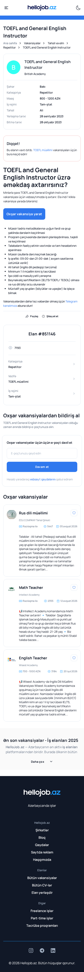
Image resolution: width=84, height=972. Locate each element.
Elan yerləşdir (42, 892)
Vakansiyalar (32, 43)
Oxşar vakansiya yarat (24, 214)
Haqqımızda (42, 859)
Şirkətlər (42, 830)
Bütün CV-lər (42, 885)
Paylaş (34, 316)
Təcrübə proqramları (42, 925)
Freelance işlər (42, 911)
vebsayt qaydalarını (42, 479)
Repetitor (9, 47)
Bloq (42, 837)
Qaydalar (42, 845)
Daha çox (37, 762)
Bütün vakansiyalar (42, 878)
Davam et (42, 467)
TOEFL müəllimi (42, 150)
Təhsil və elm (56, 43)
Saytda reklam (42, 852)
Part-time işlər (42, 918)
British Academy (35, 74)
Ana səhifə (10, 43)
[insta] (31, 950)
